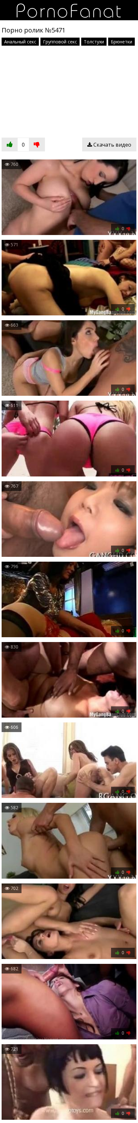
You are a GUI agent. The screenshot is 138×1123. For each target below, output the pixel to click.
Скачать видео (111, 144)
